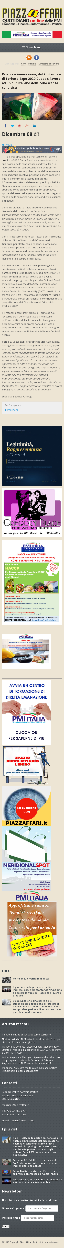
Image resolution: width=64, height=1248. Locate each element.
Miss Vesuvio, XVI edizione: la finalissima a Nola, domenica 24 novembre (37, 1181)
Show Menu (34, 47)
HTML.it (7, 144)
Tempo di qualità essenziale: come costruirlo (26, 1034)
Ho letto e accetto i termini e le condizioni (31, 1200)
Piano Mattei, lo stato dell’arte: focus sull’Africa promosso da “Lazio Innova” (36, 1172)
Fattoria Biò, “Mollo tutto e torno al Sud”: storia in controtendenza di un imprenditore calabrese (35, 1163)
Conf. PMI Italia (28, 63)
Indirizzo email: (11, 1217)
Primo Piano (12, 409)
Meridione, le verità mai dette (31, 978)
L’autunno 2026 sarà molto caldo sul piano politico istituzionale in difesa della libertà (29, 1069)
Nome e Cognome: (13, 1208)
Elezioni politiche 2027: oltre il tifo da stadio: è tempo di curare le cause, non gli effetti (31, 1041)
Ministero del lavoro (49, 63)
